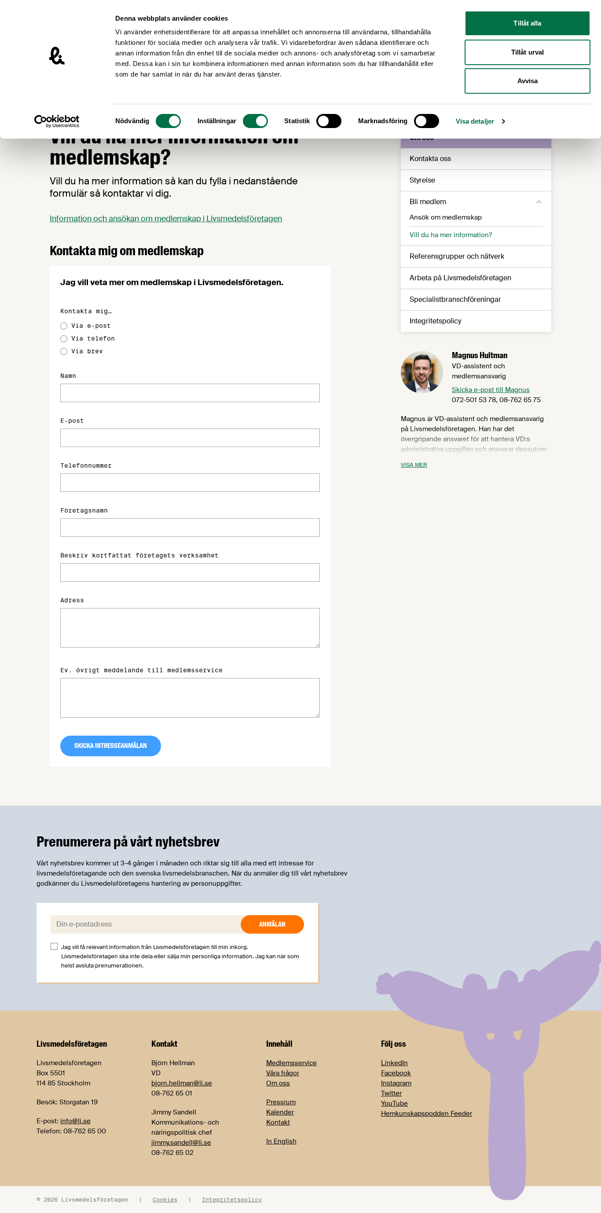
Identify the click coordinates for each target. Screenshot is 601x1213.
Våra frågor (282, 1073)
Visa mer (414, 465)
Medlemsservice (291, 1063)
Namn (68, 375)
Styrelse (422, 180)
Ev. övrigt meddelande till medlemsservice (141, 670)
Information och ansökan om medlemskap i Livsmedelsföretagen (166, 218)
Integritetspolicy (435, 321)
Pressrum (281, 1102)
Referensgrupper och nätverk (457, 256)
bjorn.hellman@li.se (181, 1083)
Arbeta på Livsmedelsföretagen (460, 277)
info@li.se (75, 1121)
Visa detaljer (475, 121)
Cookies (165, 1199)
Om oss (278, 1083)
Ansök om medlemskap (446, 217)
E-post (72, 420)
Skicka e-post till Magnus (491, 389)
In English (281, 1141)
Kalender (280, 1112)
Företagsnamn (84, 510)
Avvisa (527, 80)
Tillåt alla (527, 23)
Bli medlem (428, 201)
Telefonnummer (86, 465)
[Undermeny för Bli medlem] (539, 202)
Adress (72, 600)
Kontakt (278, 1122)
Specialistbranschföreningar (455, 299)
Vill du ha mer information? (451, 235)
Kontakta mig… (86, 311)
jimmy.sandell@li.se (181, 1142)
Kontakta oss (430, 158)
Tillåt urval (527, 52)
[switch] (255, 121)
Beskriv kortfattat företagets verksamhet (139, 555)
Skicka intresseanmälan (110, 745)
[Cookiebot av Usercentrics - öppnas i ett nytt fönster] (56, 121)
